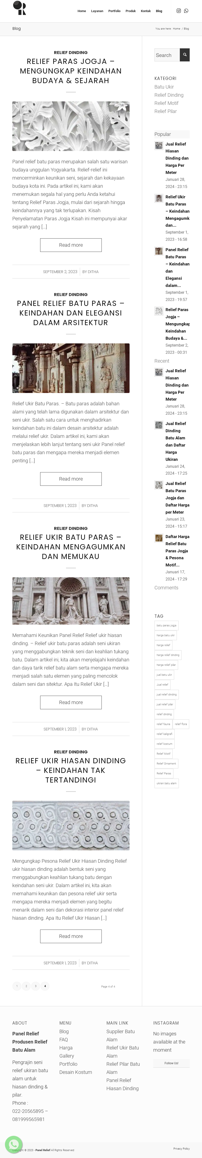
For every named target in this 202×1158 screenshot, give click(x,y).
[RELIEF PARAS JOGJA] (71, 126)
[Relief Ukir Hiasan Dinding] (71, 825)
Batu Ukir (164, 87)
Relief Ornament (166, 763)
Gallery (66, 1056)
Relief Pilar (165, 111)
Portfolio (68, 1064)
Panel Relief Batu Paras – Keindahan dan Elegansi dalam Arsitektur (71, 313)
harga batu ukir (166, 635)
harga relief (163, 645)
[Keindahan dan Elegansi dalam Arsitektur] (71, 368)
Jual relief (162, 684)
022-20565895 (28, 1111)
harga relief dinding (168, 655)
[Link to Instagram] (178, 11)
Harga (66, 1048)
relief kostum (164, 744)
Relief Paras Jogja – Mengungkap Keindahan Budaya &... (178, 324)
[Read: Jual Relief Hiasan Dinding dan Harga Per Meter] (158, 145)
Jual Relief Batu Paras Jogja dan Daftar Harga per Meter (177, 498)
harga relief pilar (166, 665)
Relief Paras (164, 773)
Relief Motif (166, 103)
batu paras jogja (166, 625)
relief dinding (164, 714)
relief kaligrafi (164, 734)
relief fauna (163, 724)
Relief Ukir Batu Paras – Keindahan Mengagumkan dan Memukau (71, 547)
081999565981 (28, 1119)
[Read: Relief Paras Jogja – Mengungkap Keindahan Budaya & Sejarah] (158, 311)
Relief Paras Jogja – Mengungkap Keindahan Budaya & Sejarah (71, 71)
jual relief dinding (167, 694)
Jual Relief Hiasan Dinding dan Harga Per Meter (177, 158)
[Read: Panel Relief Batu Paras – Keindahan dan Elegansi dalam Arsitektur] (158, 251)
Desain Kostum (75, 1072)
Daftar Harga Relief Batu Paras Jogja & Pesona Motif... (177, 551)
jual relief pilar (165, 704)
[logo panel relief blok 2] (23, 11)
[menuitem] (81, 11)
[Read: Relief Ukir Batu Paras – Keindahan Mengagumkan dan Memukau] (158, 198)
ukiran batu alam (167, 783)
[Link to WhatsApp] (186, 11)
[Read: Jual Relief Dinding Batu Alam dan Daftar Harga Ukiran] (158, 425)
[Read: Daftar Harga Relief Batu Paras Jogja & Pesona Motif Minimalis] (158, 538)
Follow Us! (171, 1063)
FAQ (63, 1040)
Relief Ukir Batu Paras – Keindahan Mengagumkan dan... (180, 211)
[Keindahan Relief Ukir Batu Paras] (71, 601)
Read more (71, 245)
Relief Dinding (71, 52)
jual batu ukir (164, 674)
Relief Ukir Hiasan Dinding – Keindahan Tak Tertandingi (71, 770)
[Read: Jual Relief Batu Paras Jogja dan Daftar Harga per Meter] (158, 485)
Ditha (93, 272)
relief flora (181, 724)
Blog (16, 28)
